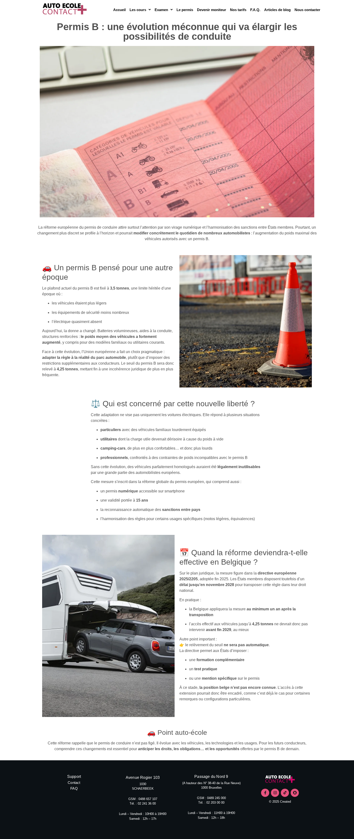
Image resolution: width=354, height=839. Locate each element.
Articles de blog (277, 10)
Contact (74, 783)
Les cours (138, 10)
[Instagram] (275, 792)
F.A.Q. (255, 10)
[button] (140, 9)
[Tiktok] (285, 792)
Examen (161, 10)
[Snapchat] (294, 792)
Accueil (119, 10)
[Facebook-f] (265, 792)
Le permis (185, 10)
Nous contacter (307, 10)
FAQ (74, 788)
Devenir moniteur (211, 10)
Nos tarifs (238, 10)
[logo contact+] (280, 780)
